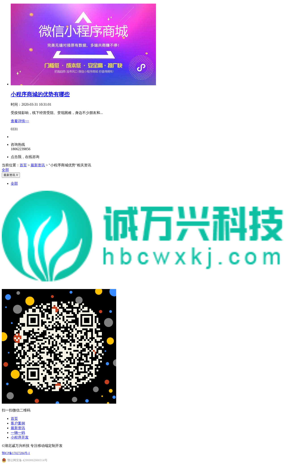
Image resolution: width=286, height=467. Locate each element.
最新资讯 (38, 165)
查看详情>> (20, 121)
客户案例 (18, 423)
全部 (5, 170)
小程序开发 (20, 437)
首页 (23, 165)
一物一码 (18, 433)
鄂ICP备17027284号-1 (16, 453)
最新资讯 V (11, 175)
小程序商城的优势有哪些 (40, 94)
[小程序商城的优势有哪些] (83, 84)
